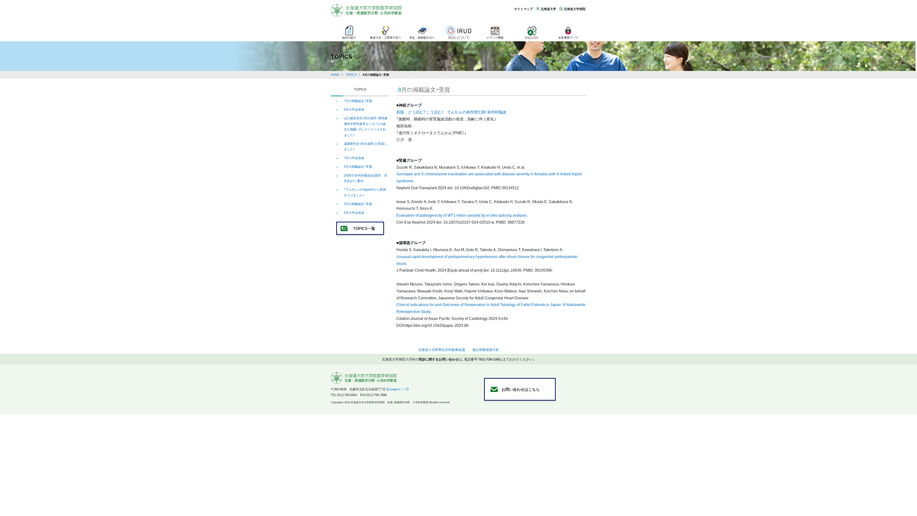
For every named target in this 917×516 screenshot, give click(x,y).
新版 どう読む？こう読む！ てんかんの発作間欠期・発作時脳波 (451, 112)
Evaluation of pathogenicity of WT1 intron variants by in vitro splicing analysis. (462, 215)
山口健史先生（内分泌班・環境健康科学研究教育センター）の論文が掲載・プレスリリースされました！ (365, 126)
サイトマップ (523, 8)
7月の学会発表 (354, 158)
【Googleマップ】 (397, 389)
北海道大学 (548, 8)
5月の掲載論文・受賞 (358, 203)
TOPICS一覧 (364, 228)
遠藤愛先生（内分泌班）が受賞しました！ (365, 146)
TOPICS (351, 74)
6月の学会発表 (354, 212)
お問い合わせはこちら (520, 389)
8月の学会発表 (354, 109)
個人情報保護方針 (485, 349)
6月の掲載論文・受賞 (358, 166)
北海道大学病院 (575, 8)
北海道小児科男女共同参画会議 (441, 349)
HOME (335, 74)
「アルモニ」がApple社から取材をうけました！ (365, 192)
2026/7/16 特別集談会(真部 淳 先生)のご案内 (365, 178)
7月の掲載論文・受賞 (358, 100)
